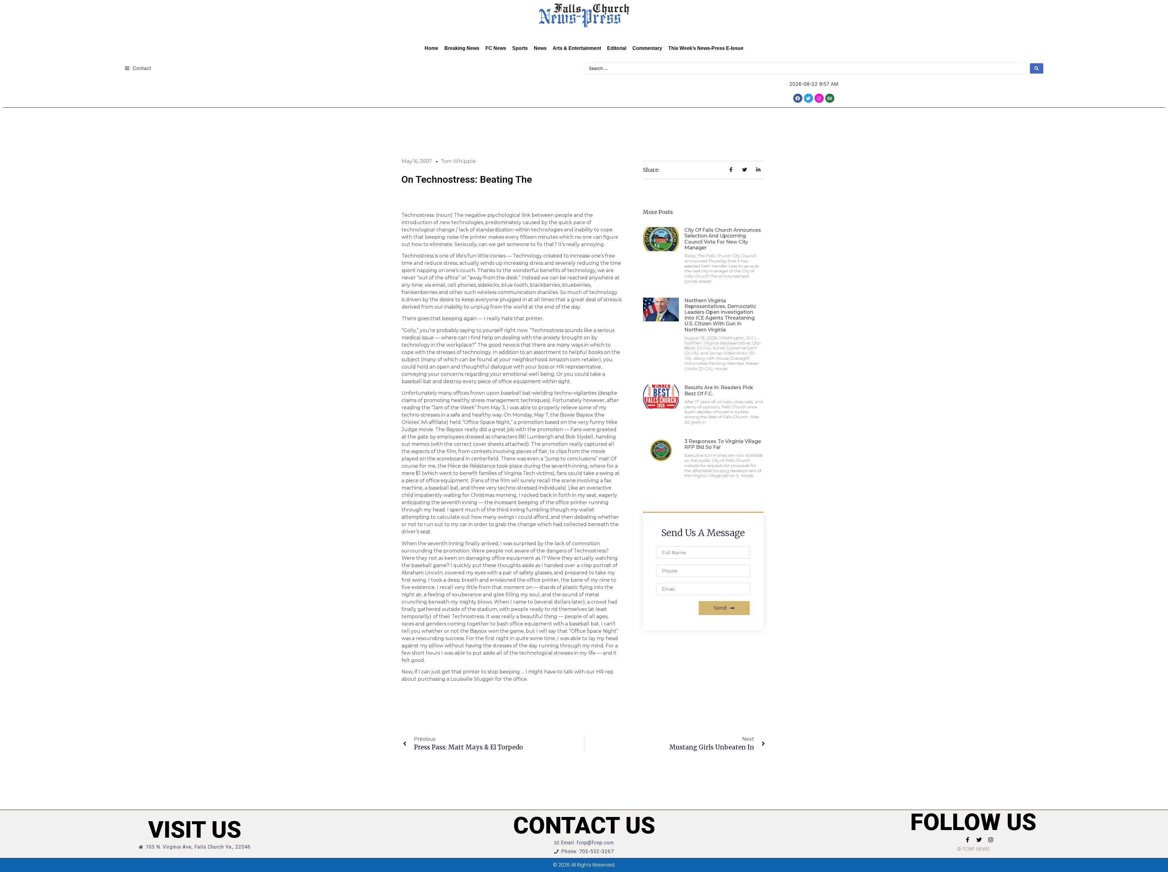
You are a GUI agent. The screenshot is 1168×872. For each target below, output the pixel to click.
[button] (138, 68)
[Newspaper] (829, 98)
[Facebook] (797, 98)
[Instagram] (819, 98)
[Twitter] (808, 98)
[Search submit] (1036, 68)
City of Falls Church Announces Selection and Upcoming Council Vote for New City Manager (722, 239)
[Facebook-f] (967, 840)
